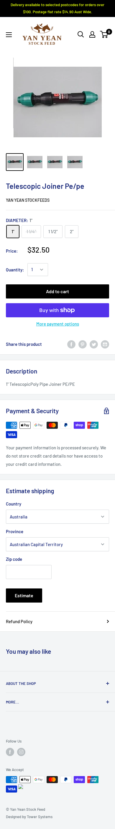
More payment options (57, 323)
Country (13, 503)
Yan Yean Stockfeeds (28, 200)
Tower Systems (39, 816)
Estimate (24, 595)
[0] (104, 34)
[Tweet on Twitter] (94, 344)
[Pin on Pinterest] (82, 344)
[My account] (92, 34)
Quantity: (15, 269)
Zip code (14, 559)
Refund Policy (19, 621)
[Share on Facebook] (71, 344)
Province (14, 531)
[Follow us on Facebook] (10, 752)
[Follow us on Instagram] (21, 752)
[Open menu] (9, 34)
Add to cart (57, 291)
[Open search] (81, 34)
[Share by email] (105, 344)
